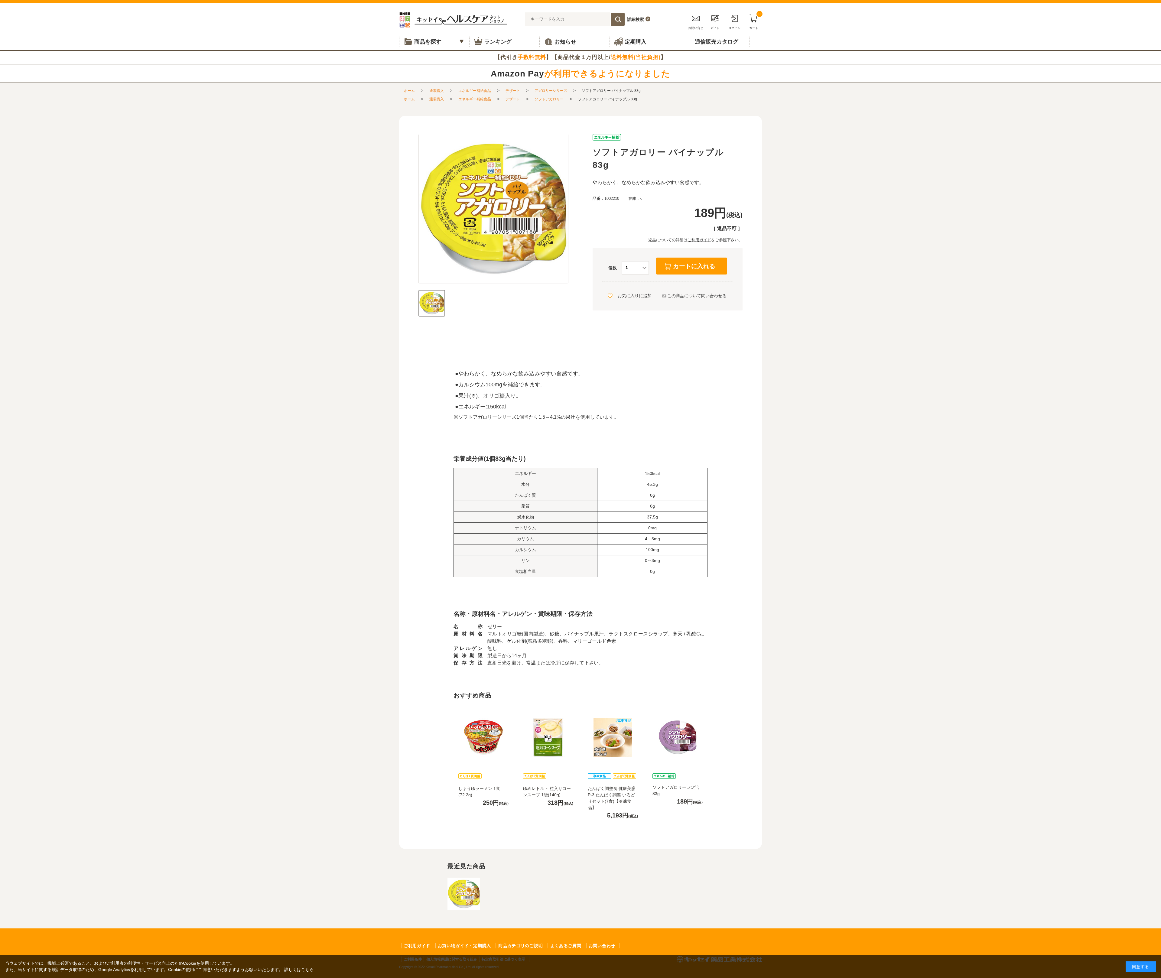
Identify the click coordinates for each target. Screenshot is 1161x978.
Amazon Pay (580, 73)
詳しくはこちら (299, 969)
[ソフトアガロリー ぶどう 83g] (677, 737)
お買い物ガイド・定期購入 (464, 945)
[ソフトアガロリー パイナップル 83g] (431, 303)
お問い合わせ (602, 945)
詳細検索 (635, 19)
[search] (618, 19)
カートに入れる (694, 266)
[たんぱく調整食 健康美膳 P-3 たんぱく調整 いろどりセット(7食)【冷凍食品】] (613, 737)
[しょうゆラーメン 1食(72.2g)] (483, 737)
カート (754, 21)
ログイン (734, 28)
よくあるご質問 (565, 945)
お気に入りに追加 (635, 295)
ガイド (715, 28)
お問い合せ (695, 28)
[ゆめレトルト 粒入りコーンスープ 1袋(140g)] (548, 737)
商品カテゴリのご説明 (520, 945)
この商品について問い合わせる (697, 295)
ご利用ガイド (699, 240)
